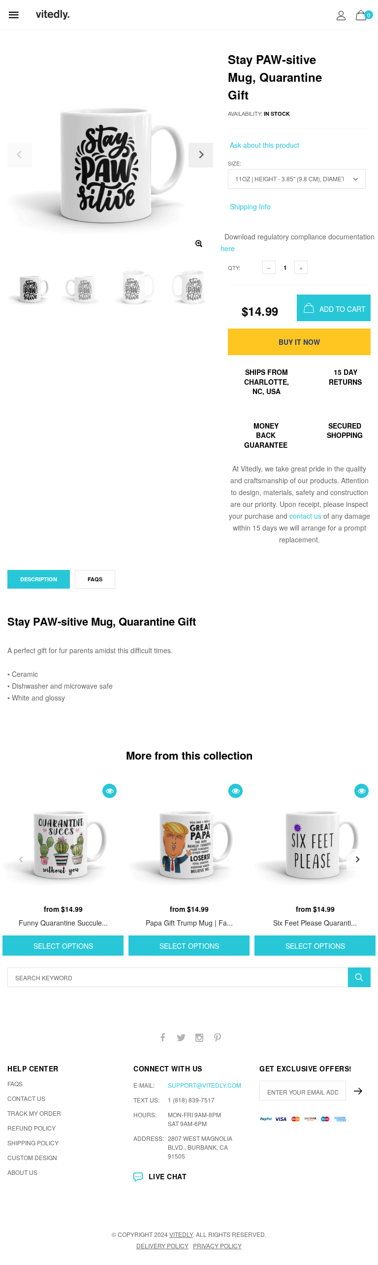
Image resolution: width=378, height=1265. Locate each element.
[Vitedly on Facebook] (163, 1037)
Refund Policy (31, 1128)
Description (38, 579)
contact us (305, 516)
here (227, 248)
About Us (22, 1172)
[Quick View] (109, 791)
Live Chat (168, 1176)
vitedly (181, 1234)
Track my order (34, 1113)
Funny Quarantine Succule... (63, 923)
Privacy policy (217, 1245)
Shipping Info (249, 206)
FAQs (95, 579)
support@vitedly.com (204, 1085)
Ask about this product (263, 145)
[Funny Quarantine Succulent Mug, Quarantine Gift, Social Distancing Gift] (63, 838)
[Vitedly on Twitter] (181, 1037)
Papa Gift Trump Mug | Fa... (189, 923)
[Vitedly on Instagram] (199, 1037)
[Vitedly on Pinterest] (217, 1037)
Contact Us (26, 1098)
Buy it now (299, 342)
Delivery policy (162, 1245)
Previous (21, 859)
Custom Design (32, 1157)
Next (357, 859)
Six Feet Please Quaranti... (315, 923)
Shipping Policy (33, 1142)
